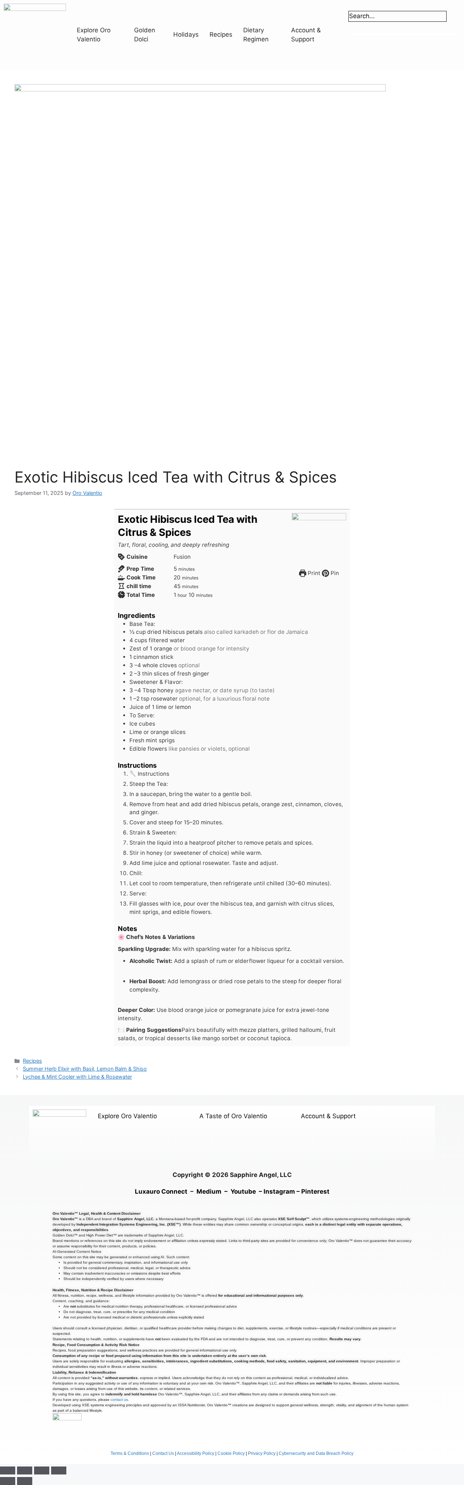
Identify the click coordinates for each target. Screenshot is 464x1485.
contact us (119, 1400)
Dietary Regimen (256, 34)
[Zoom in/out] (7, 1470)
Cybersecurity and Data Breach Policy (316, 1453)
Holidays (186, 34)
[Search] (357, 28)
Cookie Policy (231, 1453)
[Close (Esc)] (58, 1470)
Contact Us (163, 1453)
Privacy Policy (262, 1453)
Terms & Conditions (130, 1453)
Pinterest (315, 1191)
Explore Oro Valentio (94, 34)
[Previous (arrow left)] (7, 1481)
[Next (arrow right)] (24, 1481)
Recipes (221, 34)
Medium (208, 1191)
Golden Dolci (144, 34)
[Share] (41, 1470)
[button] (141, 1115)
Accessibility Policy (195, 1453)
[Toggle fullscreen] (24, 1470)
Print (313, 573)
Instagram (279, 1191)
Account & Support (306, 34)
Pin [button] (334, 573)
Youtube (243, 1191)
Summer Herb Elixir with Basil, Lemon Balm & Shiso (85, 1069)
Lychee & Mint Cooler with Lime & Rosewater (77, 1077)
